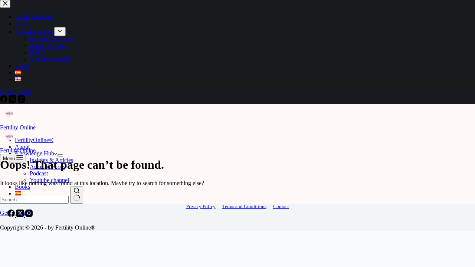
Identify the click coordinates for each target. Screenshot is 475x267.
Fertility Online (18, 127)
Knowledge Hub (34, 153)
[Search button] (76, 195)
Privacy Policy (201, 206)
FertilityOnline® (34, 140)
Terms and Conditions (244, 206)
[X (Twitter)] (20, 215)
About (22, 147)
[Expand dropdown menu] (60, 155)
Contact (281, 206)
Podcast (39, 173)
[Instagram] (29, 215)
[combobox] (34, 200)
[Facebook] (11, 215)
